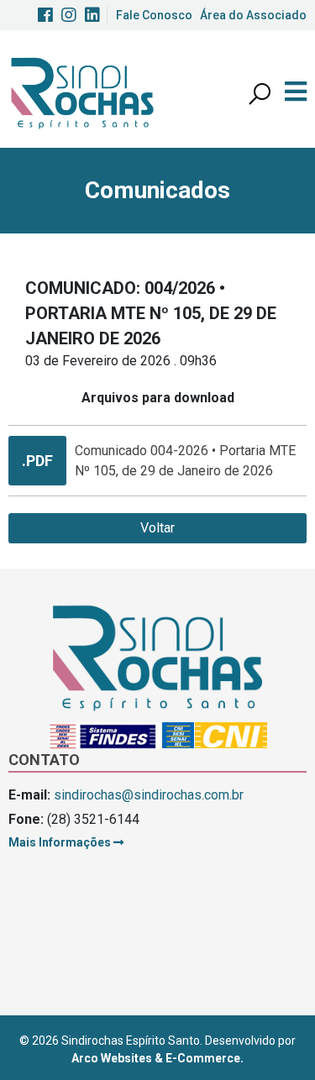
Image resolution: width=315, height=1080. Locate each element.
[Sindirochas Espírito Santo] (82, 92)
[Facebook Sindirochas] (45, 15)
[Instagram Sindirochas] (68, 15)
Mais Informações (60, 842)
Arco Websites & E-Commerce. (157, 1058)
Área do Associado (253, 15)
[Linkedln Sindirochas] (92, 15)
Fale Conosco (154, 15)
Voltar (157, 528)
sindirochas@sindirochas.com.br (149, 795)
